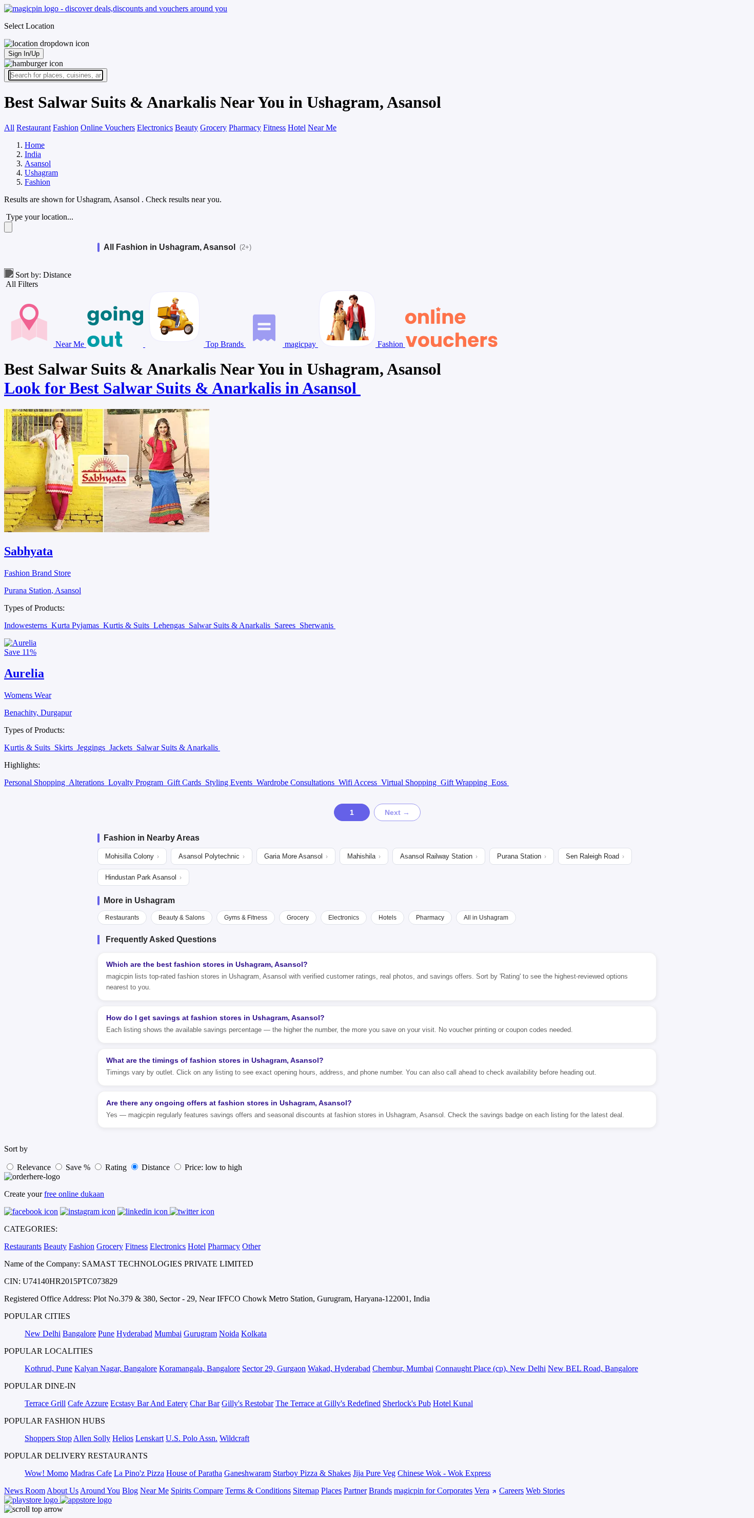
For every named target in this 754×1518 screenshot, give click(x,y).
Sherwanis (317, 625)
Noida (229, 1333)
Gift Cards (185, 782)
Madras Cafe (91, 1473)
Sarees (285, 625)
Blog (130, 1490)
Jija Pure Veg (374, 1473)
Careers (511, 1490)
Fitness (274, 127)
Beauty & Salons (181, 917)
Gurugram (200, 1333)
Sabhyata (28, 551)
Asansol (38, 163)
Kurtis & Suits (127, 625)
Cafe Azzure (88, 1403)
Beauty (186, 127)
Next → (397, 812)
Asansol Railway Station (439, 856)
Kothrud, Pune (48, 1368)
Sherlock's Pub (407, 1403)
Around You (100, 1490)
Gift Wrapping (465, 782)
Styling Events (229, 782)
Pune (106, 1333)
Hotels (387, 917)
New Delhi (43, 1333)
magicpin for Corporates (433, 1490)
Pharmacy (245, 127)
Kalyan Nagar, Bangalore (115, 1368)
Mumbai (168, 1333)
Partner (355, 1490)
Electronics (155, 127)
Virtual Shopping (410, 782)
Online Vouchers (108, 127)
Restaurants (122, 917)
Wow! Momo (46, 1473)
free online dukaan (74, 1194)
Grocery (213, 127)
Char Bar (205, 1403)
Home (35, 145)
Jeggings (92, 747)
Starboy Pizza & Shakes (312, 1473)
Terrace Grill (45, 1403)
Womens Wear (27, 695)
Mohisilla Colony (132, 856)
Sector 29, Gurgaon (274, 1368)
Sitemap (306, 1490)
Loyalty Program (136, 782)
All (9, 127)
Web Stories (545, 1490)
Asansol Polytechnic (211, 856)
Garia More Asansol (296, 856)
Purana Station (521, 856)
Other (251, 1246)
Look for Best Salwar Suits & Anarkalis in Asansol (182, 388)
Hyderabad (134, 1333)
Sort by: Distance (42, 274)
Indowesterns (26, 625)
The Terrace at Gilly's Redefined (328, 1403)
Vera (481, 1490)
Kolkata (254, 1333)
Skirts (64, 747)
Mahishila (364, 856)
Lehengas (170, 625)
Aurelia (24, 673)
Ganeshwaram (247, 1473)
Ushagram (41, 172)
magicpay (300, 344)
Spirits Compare (197, 1490)
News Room (24, 1490)
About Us (62, 1490)
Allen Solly (91, 1438)
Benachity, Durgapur (38, 712)
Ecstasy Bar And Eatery (149, 1403)
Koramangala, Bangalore (199, 1368)
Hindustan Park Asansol (143, 877)
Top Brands (225, 344)
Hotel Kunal (453, 1403)
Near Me (322, 127)
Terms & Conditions (258, 1490)
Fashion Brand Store (37, 573)
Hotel (297, 127)
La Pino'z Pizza (139, 1473)
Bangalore (79, 1333)
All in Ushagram (486, 917)
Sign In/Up (23, 53)
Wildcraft (234, 1438)
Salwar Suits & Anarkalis (230, 625)
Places (331, 1490)
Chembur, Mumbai (402, 1368)
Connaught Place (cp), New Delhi (490, 1368)
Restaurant (33, 127)
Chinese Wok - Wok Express (444, 1473)
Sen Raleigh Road (595, 856)
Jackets (121, 747)
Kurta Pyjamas (76, 625)
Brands (380, 1490)
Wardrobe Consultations (296, 782)
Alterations (87, 782)
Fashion (65, 127)
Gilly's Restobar (247, 1403)
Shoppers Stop (48, 1438)
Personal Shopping (35, 782)
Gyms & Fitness (245, 917)
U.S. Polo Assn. (191, 1438)
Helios (122, 1438)
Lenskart (149, 1438)
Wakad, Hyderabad (339, 1368)
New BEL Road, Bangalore (593, 1368)
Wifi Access (359, 782)
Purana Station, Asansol (42, 590)
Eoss (500, 782)
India (33, 154)
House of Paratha (194, 1473)
